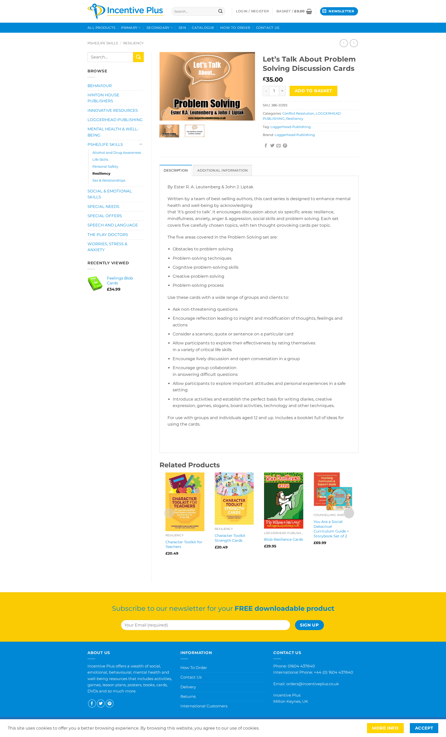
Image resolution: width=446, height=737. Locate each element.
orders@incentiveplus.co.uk (312, 683)
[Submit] (220, 11)
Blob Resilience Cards (283, 539)
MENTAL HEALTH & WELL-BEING (113, 132)
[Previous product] (354, 43)
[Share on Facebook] (266, 145)
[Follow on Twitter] (101, 703)
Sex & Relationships (108, 180)
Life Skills (100, 159)
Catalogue (203, 28)
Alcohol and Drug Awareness (116, 152)
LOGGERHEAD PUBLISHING (115, 119)
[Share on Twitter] (272, 145)
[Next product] (344, 43)
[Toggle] (141, 144)
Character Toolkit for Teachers (183, 544)
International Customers (203, 706)
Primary (129, 28)
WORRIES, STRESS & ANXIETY (107, 247)
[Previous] (167, 86)
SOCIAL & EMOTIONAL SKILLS (109, 194)
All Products (101, 28)
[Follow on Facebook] (92, 703)
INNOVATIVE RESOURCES (112, 110)
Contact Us (268, 28)
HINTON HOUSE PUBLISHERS (103, 98)
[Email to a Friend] (278, 145)
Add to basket (313, 90)
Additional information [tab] (222, 170)
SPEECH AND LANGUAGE (112, 225)
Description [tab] (176, 170)
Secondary (158, 28)
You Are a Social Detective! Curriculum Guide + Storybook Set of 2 (331, 528)
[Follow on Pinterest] (110, 703)
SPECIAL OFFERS (104, 216)
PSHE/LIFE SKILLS (102, 43)
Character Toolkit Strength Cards (230, 538)
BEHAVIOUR (99, 85)
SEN (182, 28)
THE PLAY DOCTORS (107, 234)
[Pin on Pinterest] (285, 145)
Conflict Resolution (298, 113)
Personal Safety (105, 166)
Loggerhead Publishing (290, 127)
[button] (294, 11)
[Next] (246, 86)
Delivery (188, 686)
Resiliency (133, 43)
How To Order (235, 28)
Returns (188, 696)
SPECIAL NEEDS (103, 206)
